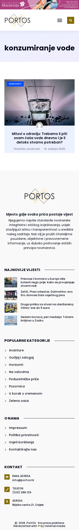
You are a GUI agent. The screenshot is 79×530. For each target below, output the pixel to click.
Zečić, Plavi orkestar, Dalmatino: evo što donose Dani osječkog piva (47, 293)
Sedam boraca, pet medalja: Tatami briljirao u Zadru (47, 319)
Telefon (17, 488)
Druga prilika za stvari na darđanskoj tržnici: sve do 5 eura (47, 306)
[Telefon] (7, 489)
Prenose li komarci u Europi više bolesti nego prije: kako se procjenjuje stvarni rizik (47, 282)
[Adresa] (7, 501)
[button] (60, 20)
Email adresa (21, 476)
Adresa (17, 500)
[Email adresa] (7, 477)
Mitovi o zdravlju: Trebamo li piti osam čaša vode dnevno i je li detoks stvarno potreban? (39, 138)
